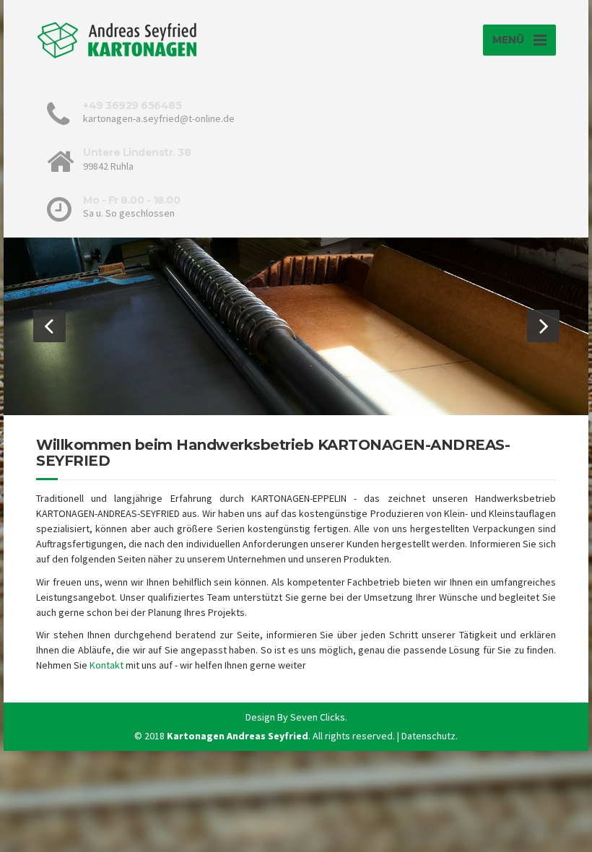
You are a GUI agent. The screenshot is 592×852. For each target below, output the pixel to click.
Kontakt (106, 664)
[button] (49, 326)
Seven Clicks (317, 716)
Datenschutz (428, 735)
